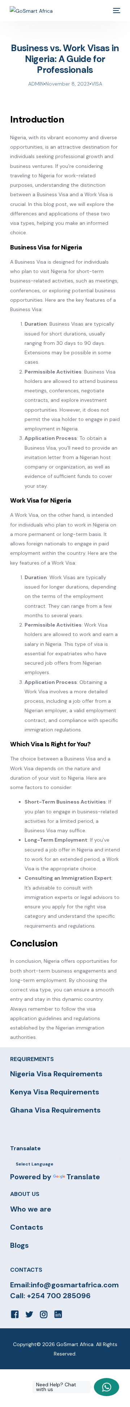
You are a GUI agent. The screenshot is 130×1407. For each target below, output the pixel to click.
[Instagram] (43, 1314)
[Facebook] (15, 1314)
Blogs (19, 1245)
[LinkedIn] (58, 1314)
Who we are (30, 1209)
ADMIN (36, 84)
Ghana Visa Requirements (55, 1110)
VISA (96, 84)
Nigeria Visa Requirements (56, 1073)
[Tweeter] (29, 1314)
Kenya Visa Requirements (54, 1092)
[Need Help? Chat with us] (106, 1387)
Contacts (26, 1227)
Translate (83, 1176)
